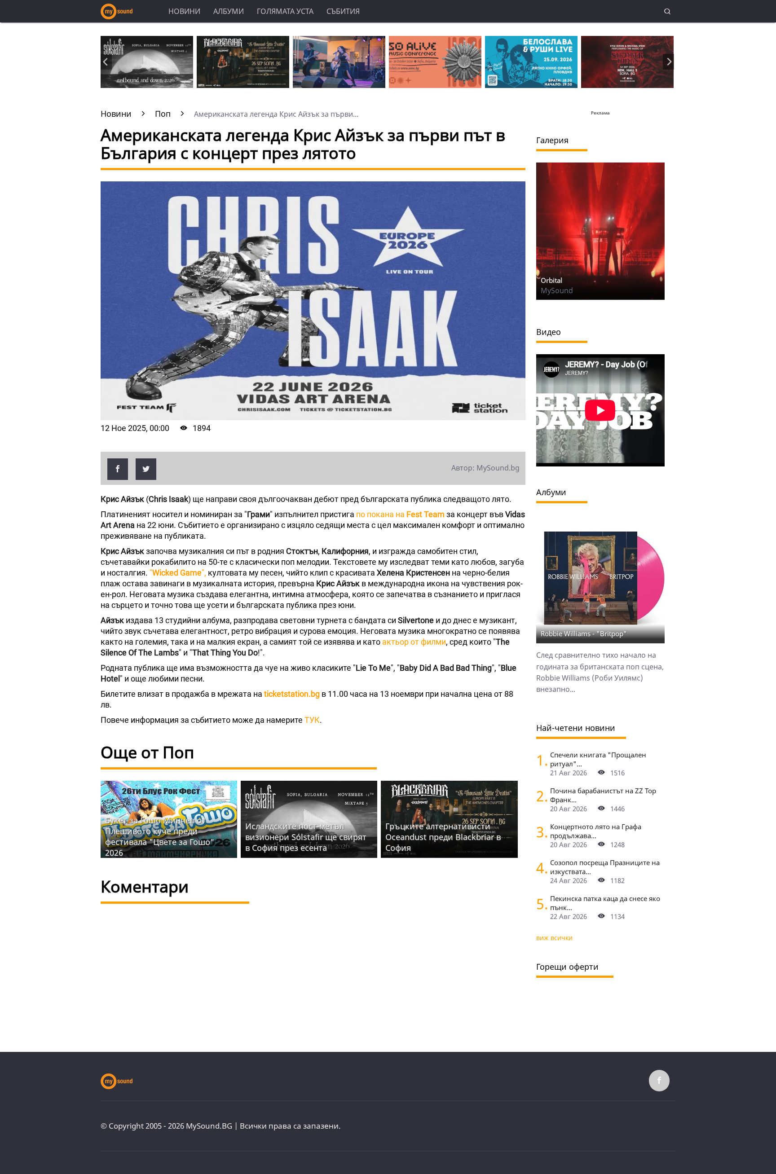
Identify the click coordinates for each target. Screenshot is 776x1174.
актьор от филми (413, 641)
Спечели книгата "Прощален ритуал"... (598, 759)
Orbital (551, 280)
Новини (184, 11)
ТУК (311, 720)
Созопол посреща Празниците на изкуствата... (605, 867)
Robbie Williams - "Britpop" (584, 633)
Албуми (228, 11)
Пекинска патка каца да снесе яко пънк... (605, 903)
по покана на (399, 514)
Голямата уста (285, 11)
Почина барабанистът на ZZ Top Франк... (603, 795)
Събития (343, 11)
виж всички (554, 937)
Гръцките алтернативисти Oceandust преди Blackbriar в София (443, 837)
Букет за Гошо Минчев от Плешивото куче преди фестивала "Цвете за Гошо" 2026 (159, 836)
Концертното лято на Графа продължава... (595, 831)
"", (178, 572)
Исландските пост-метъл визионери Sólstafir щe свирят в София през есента (305, 837)
